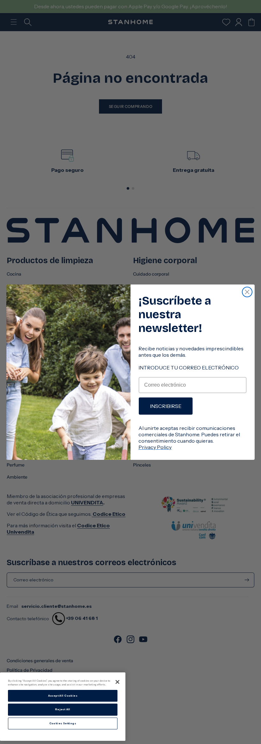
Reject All (62, 709)
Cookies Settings (62, 723)
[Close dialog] (247, 292)
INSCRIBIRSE (165, 406)
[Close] (117, 682)
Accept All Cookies (62, 695)
